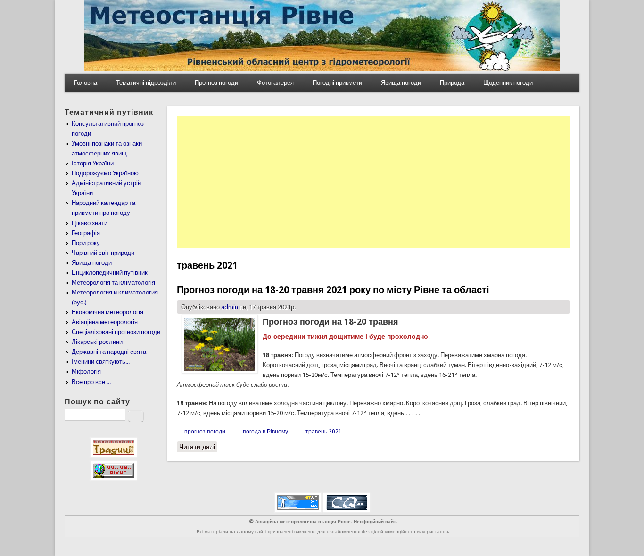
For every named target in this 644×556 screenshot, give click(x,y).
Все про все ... (91, 381)
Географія (86, 233)
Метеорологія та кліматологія (113, 282)
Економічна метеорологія (107, 312)
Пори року (86, 242)
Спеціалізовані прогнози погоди (116, 331)
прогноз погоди (204, 431)
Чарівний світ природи (103, 252)
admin (229, 307)
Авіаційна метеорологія (105, 322)
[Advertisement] (373, 182)
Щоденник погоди (508, 82)
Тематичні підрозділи (146, 82)
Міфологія (86, 371)
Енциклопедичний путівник (110, 272)
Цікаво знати (89, 223)
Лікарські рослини (97, 341)
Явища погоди (401, 82)
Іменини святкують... (101, 361)
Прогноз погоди (216, 82)
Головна (85, 82)
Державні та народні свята (109, 351)
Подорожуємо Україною (105, 173)
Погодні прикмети (337, 82)
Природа (452, 82)
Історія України (93, 163)
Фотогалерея (275, 82)
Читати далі (198, 446)
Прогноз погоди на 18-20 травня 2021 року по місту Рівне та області (333, 289)
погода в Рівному (265, 431)
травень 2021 (323, 431)
